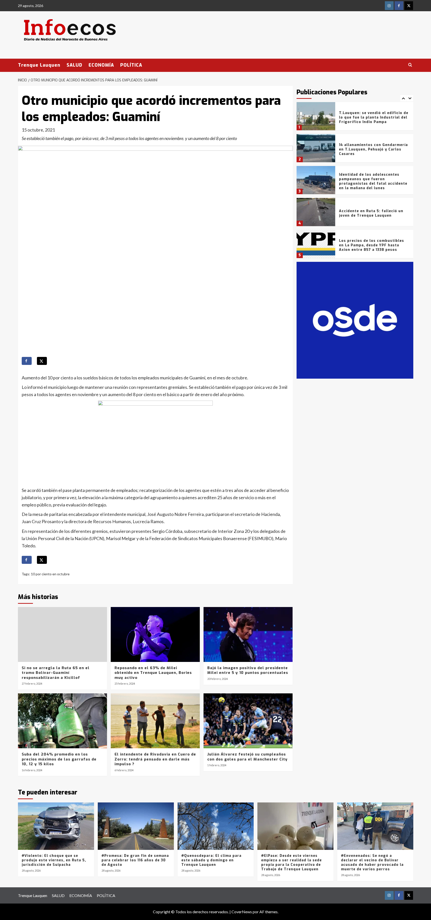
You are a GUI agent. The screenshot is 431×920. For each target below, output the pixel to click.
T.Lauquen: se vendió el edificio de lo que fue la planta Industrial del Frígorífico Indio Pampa (373, 117)
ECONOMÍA (101, 65)
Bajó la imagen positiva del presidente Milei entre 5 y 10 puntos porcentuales (247, 670)
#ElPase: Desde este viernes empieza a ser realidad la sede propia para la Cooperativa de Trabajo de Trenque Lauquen (291, 862)
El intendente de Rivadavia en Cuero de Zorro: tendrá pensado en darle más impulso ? (155, 759)
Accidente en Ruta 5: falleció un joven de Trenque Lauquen (371, 213)
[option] (355, 118)
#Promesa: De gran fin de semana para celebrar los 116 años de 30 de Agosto (135, 860)
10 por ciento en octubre (50, 574)
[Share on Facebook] (27, 361)
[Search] (410, 65)
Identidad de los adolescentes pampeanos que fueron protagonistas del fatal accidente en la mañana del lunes (373, 181)
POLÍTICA (131, 65)
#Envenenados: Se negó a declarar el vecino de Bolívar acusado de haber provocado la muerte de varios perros (372, 862)
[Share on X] (42, 361)
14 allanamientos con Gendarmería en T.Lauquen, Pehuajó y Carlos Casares (373, 149)
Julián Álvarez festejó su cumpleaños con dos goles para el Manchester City (247, 757)
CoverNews (241, 911)
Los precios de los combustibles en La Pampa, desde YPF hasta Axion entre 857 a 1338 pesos (371, 245)
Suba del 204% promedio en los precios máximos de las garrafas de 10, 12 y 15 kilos (59, 759)
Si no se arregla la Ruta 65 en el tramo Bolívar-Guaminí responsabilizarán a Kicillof (56, 672)
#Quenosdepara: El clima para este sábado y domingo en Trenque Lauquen (211, 860)
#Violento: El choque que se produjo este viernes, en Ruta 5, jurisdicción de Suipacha (54, 860)
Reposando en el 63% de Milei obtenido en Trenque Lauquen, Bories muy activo (153, 672)
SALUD (74, 65)
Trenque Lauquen (39, 65)
